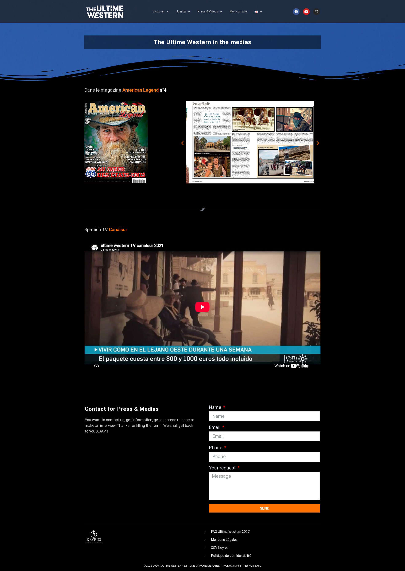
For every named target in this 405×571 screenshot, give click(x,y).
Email (215, 427)
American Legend (140, 90)
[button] (182, 142)
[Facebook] (296, 11)
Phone (216, 447)
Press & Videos (208, 11)
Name (215, 407)
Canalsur (118, 229)
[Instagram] (316, 11)
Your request (223, 468)
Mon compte (238, 11)
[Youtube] (306, 11)
